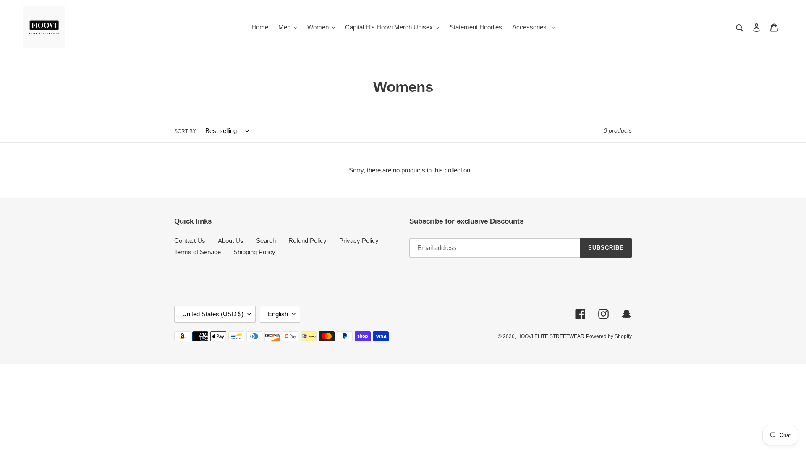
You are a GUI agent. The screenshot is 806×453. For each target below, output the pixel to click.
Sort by (185, 131)
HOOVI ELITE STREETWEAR (550, 336)
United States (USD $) (212, 314)
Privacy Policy (359, 240)
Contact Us (189, 240)
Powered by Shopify (609, 336)
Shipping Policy (254, 251)
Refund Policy (307, 240)
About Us (230, 240)
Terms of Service (197, 251)
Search (266, 240)
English (278, 314)
